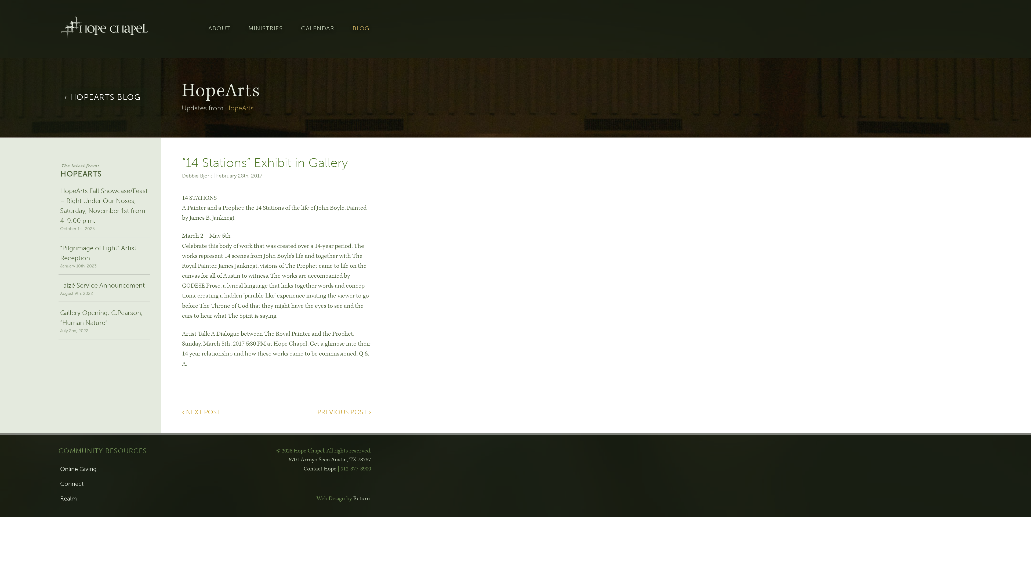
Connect (72, 483)
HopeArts (239, 108)
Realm (68, 498)
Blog (361, 28)
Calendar (317, 28)
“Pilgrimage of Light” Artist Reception (98, 256)
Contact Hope (320, 468)
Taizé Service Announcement (102, 288)
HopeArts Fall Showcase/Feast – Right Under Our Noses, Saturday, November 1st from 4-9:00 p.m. (104, 209)
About (219, 28)
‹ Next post (201, 412)
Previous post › (344, 412)
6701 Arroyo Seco (330, 459)
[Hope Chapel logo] (104, 29)
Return (361, 498)
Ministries (265, 28)
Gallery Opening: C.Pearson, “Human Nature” (101, 321)
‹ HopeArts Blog (102, 97)
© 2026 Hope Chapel (300, 450)
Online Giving (78, 469)
